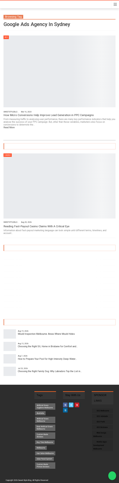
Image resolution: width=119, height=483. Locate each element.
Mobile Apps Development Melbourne (100, 445)
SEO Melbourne (103, 411)
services (6, 280)
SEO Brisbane (102, 427)
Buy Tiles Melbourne (45, 442)
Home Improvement (11, 298)
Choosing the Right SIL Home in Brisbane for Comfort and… (48, 346)
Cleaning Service (10, 310)
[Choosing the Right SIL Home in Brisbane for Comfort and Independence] (9, 346)
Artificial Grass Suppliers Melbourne (45, 406)
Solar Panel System (44, 459)
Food (5, 292)
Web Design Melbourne (99, 434)
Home (6, 263)
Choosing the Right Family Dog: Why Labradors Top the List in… (50, 371)
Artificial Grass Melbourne (42, 420)
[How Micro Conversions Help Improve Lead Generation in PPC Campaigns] (59, 71)
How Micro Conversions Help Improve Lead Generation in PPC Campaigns (48, 115)
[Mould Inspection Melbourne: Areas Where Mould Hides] (9, 334)
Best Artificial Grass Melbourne (45, 428)
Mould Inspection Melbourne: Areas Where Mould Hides (46, 334)
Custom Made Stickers (42, 435)
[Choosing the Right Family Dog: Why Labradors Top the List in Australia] (9, 371)
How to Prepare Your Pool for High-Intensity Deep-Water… (47, 359)
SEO (6, 37)
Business (7, 257)
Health (6, 274)
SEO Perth (101, 422)
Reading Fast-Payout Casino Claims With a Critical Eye (36, 226)
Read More (9, 127)
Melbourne (41, 448)
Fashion (6, 286)
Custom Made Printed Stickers (43, 465)
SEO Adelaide (102, 416)
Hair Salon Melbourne (45, 453)
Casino (7, 155)
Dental (6, 269)
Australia (40, 413)
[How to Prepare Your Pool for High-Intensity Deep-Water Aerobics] (9, 358)
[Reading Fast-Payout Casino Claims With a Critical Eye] (59, 186)
